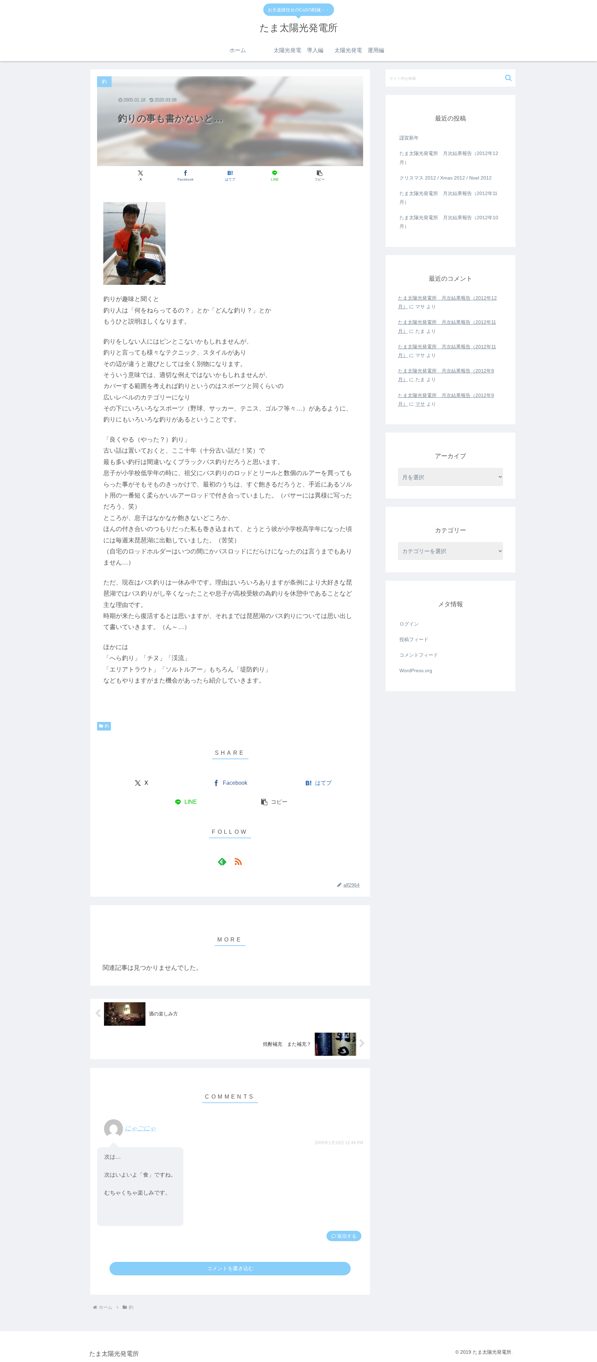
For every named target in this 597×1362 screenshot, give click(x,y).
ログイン (409, 624)
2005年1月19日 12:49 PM (339, 1143)
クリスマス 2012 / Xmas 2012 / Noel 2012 (445, 178)
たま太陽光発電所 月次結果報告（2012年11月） (448, 198)
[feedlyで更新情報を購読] (222, 861)
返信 (342, 1236)
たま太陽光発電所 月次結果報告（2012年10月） (448, 222)
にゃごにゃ (140, 1128)
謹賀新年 (409, 138)
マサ (420, 404)
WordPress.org (415, 670)
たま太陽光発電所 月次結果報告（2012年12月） (448, 158)
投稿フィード (413, 639)
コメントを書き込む (230, 1268)
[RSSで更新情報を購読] (238, 861)
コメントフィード (418, 655)
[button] (319, 175)
